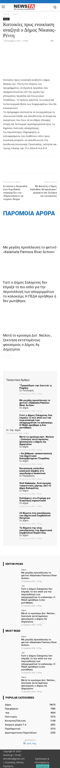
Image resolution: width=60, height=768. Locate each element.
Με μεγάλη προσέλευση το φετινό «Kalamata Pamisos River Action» (39, 575)
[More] (34, 167)
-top (23, 586)
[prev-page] (5, 357)
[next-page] (10, 357)
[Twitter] (13, 167)
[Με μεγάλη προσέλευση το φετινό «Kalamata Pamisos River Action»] (30, 229)
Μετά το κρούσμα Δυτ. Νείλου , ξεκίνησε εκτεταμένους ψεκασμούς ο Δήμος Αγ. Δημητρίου (38, 617)
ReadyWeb (42, 766)
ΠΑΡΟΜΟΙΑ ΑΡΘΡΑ (29, 213)
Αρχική (6, 14)
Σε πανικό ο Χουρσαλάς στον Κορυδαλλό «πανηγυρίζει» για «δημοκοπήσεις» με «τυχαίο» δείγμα (15, 193)
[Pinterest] (20, 167)
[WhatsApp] (27, 167)
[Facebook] (48, 7)
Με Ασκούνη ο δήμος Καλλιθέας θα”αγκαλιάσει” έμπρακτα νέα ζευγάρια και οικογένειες (43, 191)
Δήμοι (15, 14)
